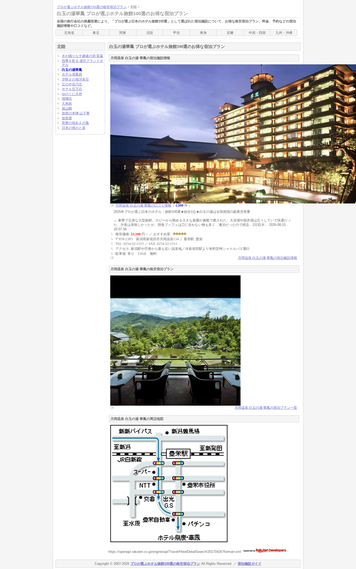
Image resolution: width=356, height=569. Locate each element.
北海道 (69, 33)
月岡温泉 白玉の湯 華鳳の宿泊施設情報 (267, 258)
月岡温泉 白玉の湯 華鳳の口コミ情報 (143, 205)
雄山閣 (67, 108)
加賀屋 (67, 118)
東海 (203, 33)
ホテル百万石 (72, 89)
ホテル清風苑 (72, 74)
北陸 (149, 33)
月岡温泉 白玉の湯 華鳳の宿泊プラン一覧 (266, 408)
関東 (122, 33)
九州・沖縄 (283, 33)
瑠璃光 (67, 99)
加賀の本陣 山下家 (76, 113)
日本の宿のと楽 (73, 128)
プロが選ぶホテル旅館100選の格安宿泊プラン (92, 7)
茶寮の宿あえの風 (75, 123)
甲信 (176, 33)
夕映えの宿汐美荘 (75, 79)
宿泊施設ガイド (249, 564)
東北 (96, 33)
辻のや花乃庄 (72, 84)
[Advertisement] (76, 216)
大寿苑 (67, 104)
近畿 (230, 33)
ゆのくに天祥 (72, 94)
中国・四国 (257, 33)
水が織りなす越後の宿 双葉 (82, 56)
